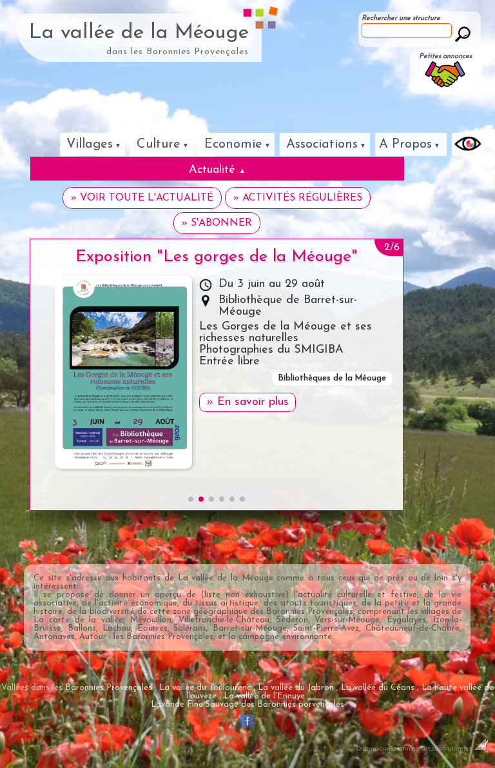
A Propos (405, 144)
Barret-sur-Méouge (250, 628)
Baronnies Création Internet (431, 748)
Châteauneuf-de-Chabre (412, 628)
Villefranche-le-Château (224, 620)
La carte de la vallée (78, 620)
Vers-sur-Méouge (347, 620)
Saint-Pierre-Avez (326, 628)
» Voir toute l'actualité (142, 198)
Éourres (152, 628)
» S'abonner (217, 223)
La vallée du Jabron (296, 688)
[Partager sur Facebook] (247, 727)
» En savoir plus (247, 402)
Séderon (292, 620)
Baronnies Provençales (309, 611)
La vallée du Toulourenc (205, 688)
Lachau (116, 628)
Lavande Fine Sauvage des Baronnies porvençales (247, 704)
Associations (322, 144)
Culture (158, 144)
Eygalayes (406, 620)
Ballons (82, 628)
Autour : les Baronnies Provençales (146, 637)
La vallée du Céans (377, 688)
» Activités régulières (297, 198)
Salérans (189, 628)
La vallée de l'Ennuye (264, 696)
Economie (233, 144)
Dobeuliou (371, 748)
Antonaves (54, 637)
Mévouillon (150, 620)
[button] (190, 499)
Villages (89, 144)
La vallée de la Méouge (139, 33)
